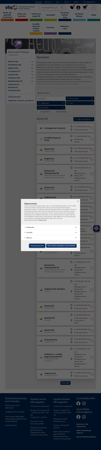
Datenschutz (43, 220)
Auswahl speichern (37, 246)
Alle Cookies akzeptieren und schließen (61, 246)
